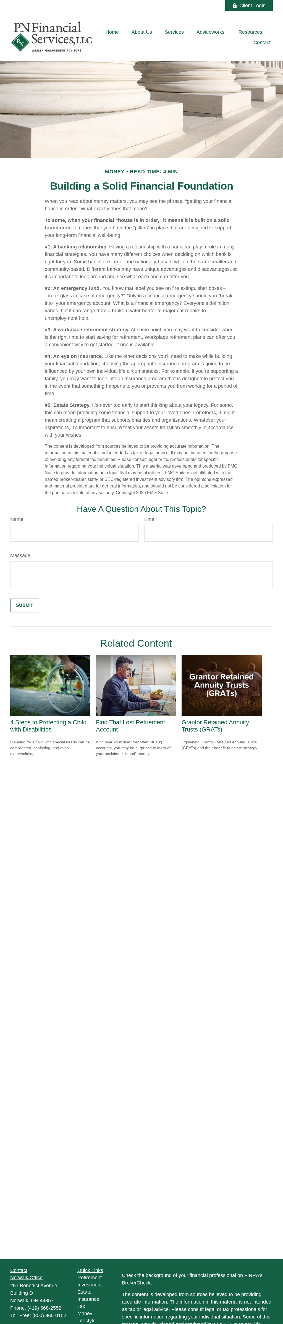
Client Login (252, 5)
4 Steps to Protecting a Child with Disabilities (48, 726)
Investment (89, 1285)
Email (150, 519)
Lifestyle (86, 1320)
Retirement (89, 1277)
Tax (81, 1306)
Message (20, 555)
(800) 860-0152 (49, 1315)
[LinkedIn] (198, 5)
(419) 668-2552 (44, 1308)
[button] (112, 32)
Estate (84, 1292)
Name (16, 519)
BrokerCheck (136, 1283)
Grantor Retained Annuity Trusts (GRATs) (215, 726)
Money (84, 1313)
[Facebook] (213, 5)
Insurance (88, 1299)
